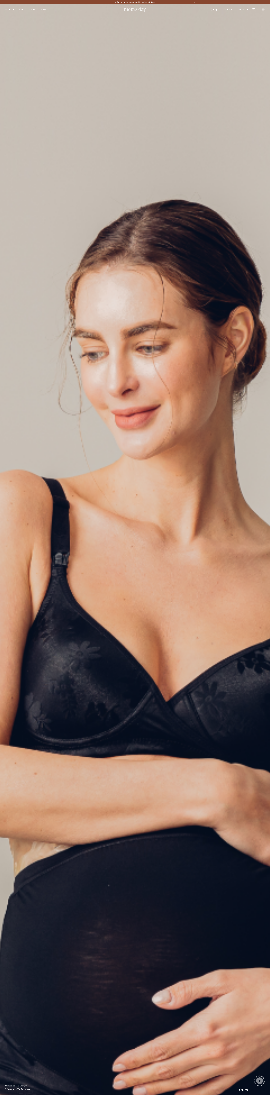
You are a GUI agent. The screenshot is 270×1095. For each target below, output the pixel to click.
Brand (21, 9)
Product (32, 9)
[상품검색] (263, 9)
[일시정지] (250, 1090)
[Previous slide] (240, 1090)
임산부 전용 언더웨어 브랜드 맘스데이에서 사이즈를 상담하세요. (135, 2)
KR (253, 9)
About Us (9, 9)
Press (43, 9)
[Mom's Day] (135, 9)
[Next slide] (247, 1090)
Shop (215, 9)
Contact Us (243, 9)
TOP (259, 1089)
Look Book (228, 9)
